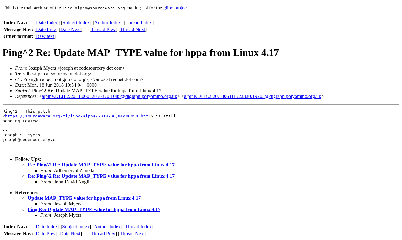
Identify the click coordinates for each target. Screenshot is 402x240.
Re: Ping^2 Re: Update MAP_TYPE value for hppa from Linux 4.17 (101, 164)
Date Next (70, 29)
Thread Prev (103, 29)
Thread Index (138, 22)
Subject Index (76, 22)
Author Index (107, 22)
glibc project (175, 7)
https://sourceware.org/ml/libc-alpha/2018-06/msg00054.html (78, 116)
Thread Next (132, 29)
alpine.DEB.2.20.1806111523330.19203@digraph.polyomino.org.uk (252, 96)
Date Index (47, 22)
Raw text (45, 36)
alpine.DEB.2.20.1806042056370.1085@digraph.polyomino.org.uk (109, 96)
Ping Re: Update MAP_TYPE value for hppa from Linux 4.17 (94, 209)
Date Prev (46, 29)
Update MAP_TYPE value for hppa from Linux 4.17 (84, 198)
